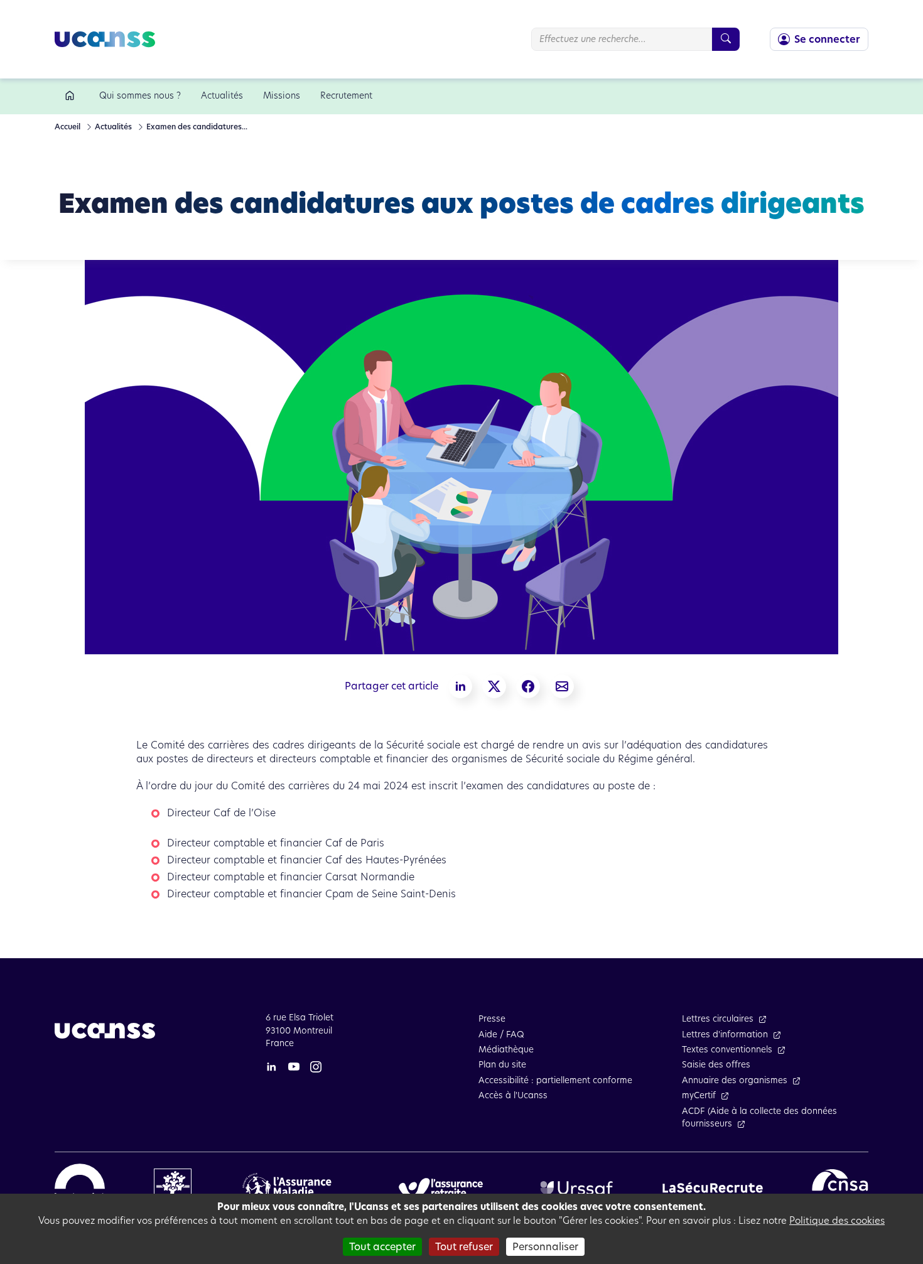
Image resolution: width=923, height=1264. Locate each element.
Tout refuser (464, 1247)
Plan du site (502, 1065)
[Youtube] (294, 1066)
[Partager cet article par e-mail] (562, 686)
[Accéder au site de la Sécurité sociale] (80, 1187)
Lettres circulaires (717, 1019)
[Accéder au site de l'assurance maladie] (291, 1187)
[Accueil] (72, 96)
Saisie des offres (716, 1065)
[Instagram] (315, 1066)
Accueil (67, 126)
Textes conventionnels (727, 1050)
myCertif (699, 1095)
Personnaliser (545, 1247)
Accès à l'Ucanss (513, 1095)
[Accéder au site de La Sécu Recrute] (712, 1187)
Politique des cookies (837, 1220)
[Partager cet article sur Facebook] (528, 686)
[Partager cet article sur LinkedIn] (460, 686)
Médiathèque (506, 1050)
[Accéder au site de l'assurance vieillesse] (441, 1187)
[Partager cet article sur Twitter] (494, 686)
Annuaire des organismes (734, 1080)
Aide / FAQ (501, 1034)
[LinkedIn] (271, 1066)
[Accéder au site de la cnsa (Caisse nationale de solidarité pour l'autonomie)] (840, 1187)
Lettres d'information (725, 1034)
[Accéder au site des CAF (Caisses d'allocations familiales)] (173, 1187)
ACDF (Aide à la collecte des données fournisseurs (759, 1117)
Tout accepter (382, 1247)
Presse (491, 1019)
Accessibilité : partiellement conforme (555, 1080)
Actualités (112, 126)
